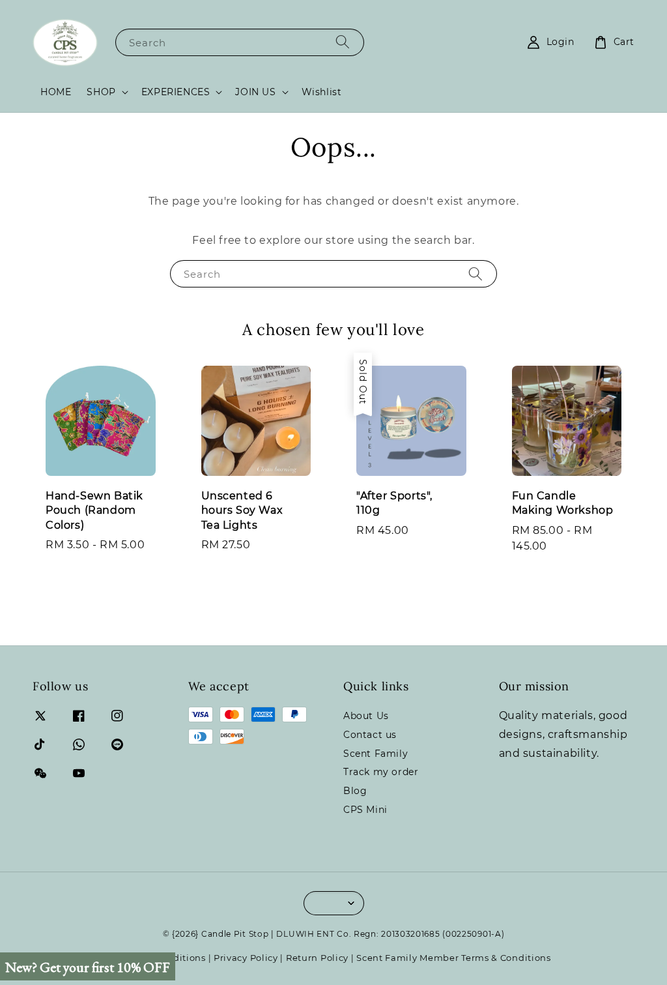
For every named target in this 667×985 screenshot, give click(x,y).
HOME (55, 92)
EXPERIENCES (175, 92)
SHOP (101, 92)
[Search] (342, 42)
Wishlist (322, 92)
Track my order (380, 772)
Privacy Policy (246, 957)
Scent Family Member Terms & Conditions (453, 957)
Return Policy (317, 957)
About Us (366, 716)
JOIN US (255, 92)
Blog (355, 791)
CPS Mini (365, 810)
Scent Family (375, 753)
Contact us (370, 735)
